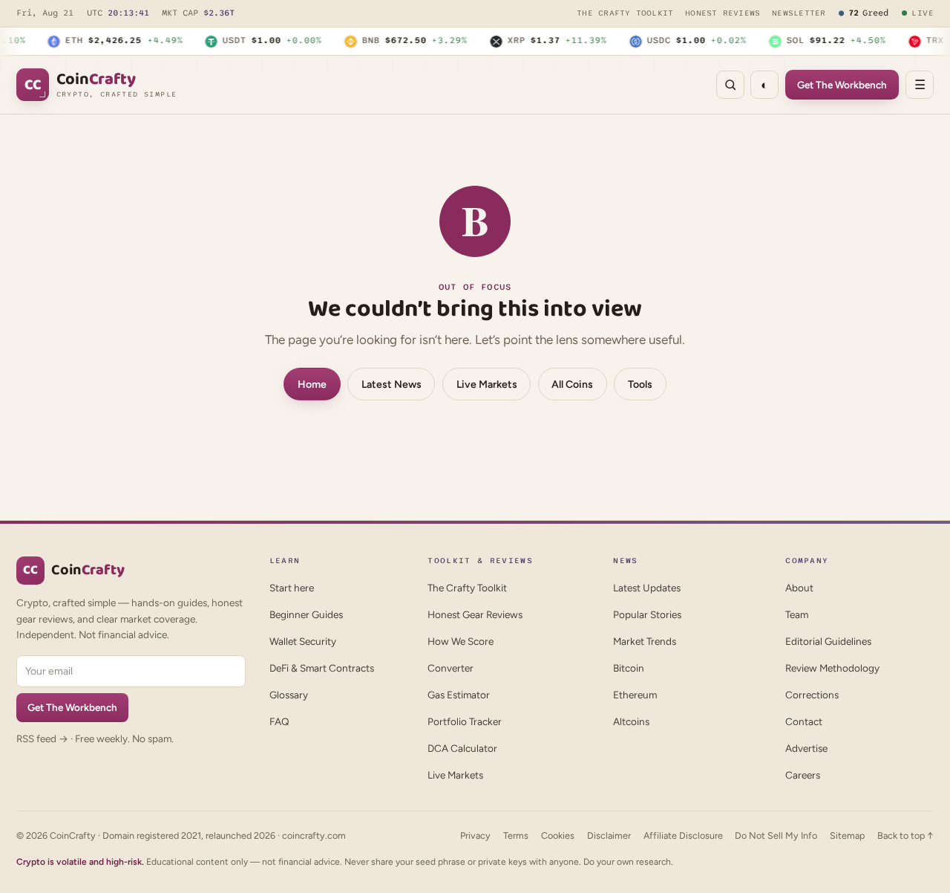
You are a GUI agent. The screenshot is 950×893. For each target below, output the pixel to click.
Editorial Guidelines (828, 641)
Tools (640, 384)
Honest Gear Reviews (475, 614)
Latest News (391, 384)
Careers (802, 775)
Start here (291, 588)
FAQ (279, 721)
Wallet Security (302, 641)
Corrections (812, 695)
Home (312, 384)
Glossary (288, 695)
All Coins (572, 384)
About (799, 588)
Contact (803, 721)
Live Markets (486, 384)
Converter (451, 668)
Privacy (475, 835)
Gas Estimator (459, 695)
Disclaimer (609, 835)
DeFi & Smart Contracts (321, 668)
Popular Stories (647, 614)
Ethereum (635, 695)
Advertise (806, 748)
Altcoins (631, 721)
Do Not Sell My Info (776, 835)
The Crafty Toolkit (625, 13)
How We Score (461, 641)
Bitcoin (628, 668)
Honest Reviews (722, 13)
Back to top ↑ (905, 835)
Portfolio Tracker (465, 721)
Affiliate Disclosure (683, 835)
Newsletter (798, 13)
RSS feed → (42, 738)
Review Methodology (832, 668)
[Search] (730, 85)
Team (796, 614)
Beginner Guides (306, 614)
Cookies (557, 835)
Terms (515, 835)
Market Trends (644, 641)
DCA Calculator (462, 748)
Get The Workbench (842, 85)
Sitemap (847, 835)
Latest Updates (647, 588)
